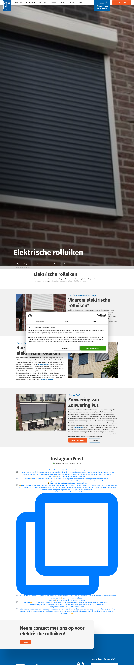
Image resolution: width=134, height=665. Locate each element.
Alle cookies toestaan (93, 348)
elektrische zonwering (47, 379)
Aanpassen (65, 348)
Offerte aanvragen (121, 2)
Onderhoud (43, 2)
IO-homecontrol (43, 364)
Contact (80, 2)
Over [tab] (94, 321)
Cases (62, 2)
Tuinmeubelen (30, 2)
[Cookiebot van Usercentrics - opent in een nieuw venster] (98, 315)
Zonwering (18, 2)
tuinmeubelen (78, 427)
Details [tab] (67, 321)
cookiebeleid (85, 341)
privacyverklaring (80, 333)
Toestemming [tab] (39, 321)
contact (75, 434)
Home (17, 267)
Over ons (71, 2)
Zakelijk (53, 2)
